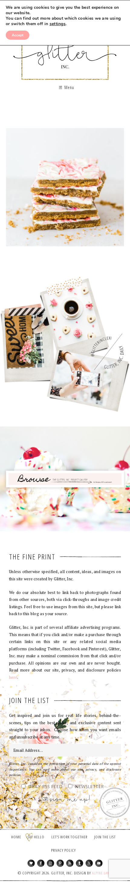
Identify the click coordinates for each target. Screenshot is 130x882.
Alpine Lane (102, 873)
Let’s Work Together (69, 837)
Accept (17, 35)
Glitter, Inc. (65, 49)
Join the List (105, 837)
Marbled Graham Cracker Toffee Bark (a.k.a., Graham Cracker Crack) (65, 189)
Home (16, 837)
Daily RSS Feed (45, 787)
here (13, 677)
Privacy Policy (63, 850)
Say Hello (36, 837)
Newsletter (89, 787)
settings (58, 24)
